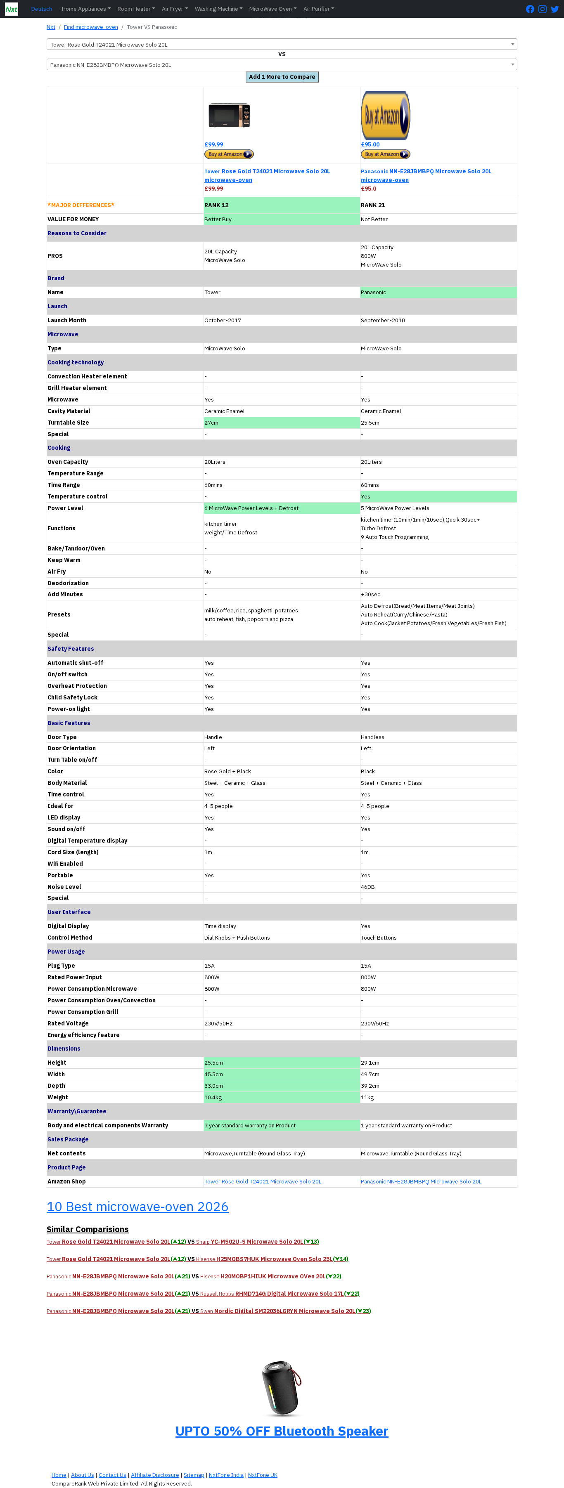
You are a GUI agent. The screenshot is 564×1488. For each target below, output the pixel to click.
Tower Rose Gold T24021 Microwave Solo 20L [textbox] (109, 44)
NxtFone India (226, 1475)
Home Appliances (84, 8)
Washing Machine (216, 8)
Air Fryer (172, 8)
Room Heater (134, 8)
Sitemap (194, 1475)
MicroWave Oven (270, 8)
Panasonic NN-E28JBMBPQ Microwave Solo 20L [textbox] (110, 64)
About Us (82, 1475)
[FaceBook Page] (532, 9)
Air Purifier (316, 8)
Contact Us (112, 1475)
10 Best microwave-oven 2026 (138, 1206)
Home (59, 1475)
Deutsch (41, 8)
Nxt (51, 27)
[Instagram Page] (544, 9)
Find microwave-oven (91, 27)
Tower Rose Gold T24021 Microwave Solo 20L (263, 1181)
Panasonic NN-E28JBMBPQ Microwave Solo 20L (421, 1181)
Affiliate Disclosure (155, 1475)
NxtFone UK (262, 1475)
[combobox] (282, 44)
